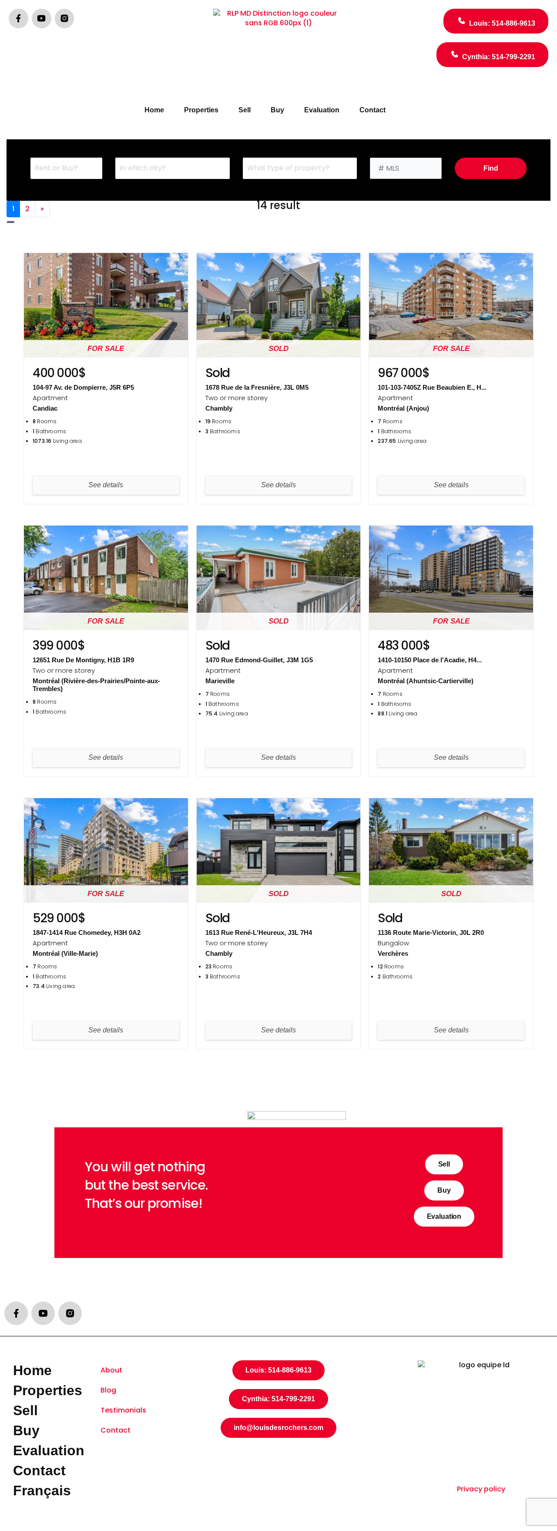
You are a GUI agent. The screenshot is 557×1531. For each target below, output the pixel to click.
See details (105, 485)
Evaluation (321, 110)
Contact (372, 110)
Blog (108, 1390)
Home (154, 110)
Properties (201, 110)
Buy (277, 110)
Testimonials (123, 1410)
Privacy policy (481, 1489)
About (111, 1370)
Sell (244, 110)
